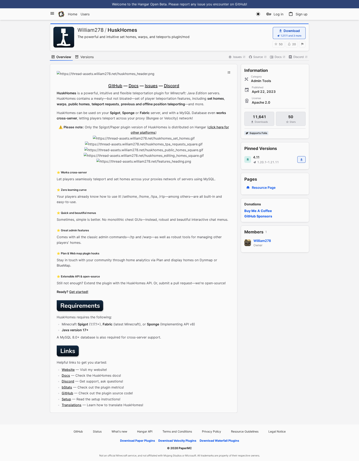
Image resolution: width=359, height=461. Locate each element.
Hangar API (144, 431)
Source (258, 57)
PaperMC (185, 448)
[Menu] (52, 13)
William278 (90, 30)
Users (85, 14)
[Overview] (229, 72)
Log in (278, 14)
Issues (237, 57)
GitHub (115, 85)
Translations (71, 405)
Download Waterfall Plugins (219, 440)
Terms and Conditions (177, 431)
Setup (66, 399)
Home (72, 14)
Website (68, 370)
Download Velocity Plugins (177, 440)
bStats (67, 387)
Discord (298, 57)
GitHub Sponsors (258, 216)
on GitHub (238, 4)
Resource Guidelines (244, 431)
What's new (119, 431)
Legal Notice (277, 431)
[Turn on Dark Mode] (258, 14)
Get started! (78, 292)
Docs (278, 57)
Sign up (301, 14)
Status (97, 431)
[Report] (302, 44)
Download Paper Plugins (137, 440)
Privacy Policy (211, 431)
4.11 (256, 157)
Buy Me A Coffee (258, 211)
